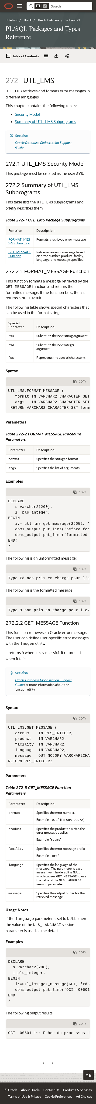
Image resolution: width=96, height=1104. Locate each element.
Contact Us (51, 1090)
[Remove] (45, 6)
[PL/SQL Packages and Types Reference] (46, 56)
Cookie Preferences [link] (58, 1096)
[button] (19, 6)
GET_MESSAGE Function (19, 254)
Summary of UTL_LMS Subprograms (45, 121)
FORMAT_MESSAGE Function (19, 241)
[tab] (38, 381)
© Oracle (10, 1090)
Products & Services (77, 1090)
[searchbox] (70, 6)
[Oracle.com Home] (9, 6)
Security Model (27, 114)
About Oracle (30, 1090)
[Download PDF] (56, 56)
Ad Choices (84, 1096)
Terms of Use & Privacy (24, 1096)
